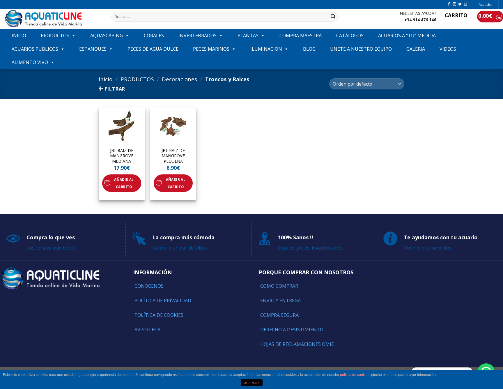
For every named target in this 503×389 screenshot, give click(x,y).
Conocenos (149, 286)
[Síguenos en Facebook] (449, 4)
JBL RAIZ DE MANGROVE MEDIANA (121, 156)
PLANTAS (248, 35)
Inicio (105, 79)
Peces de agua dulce (152, 49)
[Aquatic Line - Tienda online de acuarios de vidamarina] (53, 19)
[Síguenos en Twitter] (460, 4)
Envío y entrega (280, 300)
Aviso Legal (148, 329)
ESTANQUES (93, 49)
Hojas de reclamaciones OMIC (297, 344)
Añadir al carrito (124, 183)
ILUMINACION (266, 49)
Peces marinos (211, 49)
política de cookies (354, 375)
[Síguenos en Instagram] (454, 4)
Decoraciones (179, 79)
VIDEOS (448, 49)
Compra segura (279, 315)
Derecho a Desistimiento (291, 329)
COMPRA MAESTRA (300, 35)
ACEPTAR (251, 383)
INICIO (19, 35)
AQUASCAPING (106, 35)
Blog (309, 49)
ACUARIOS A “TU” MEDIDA (407, 35)
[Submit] (333, 17)
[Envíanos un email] (465, 4)
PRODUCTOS (55, 35)
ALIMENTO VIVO (30, 62)
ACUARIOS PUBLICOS (35, 49)
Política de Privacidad (162, 300)
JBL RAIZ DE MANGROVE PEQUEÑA (173, 156)
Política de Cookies (158, 315)
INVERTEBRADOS (197, 35)
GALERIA (415, 49)
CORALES (154, 35)
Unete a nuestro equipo (361, 49)
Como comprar (279, 286)
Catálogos (350, 35)
